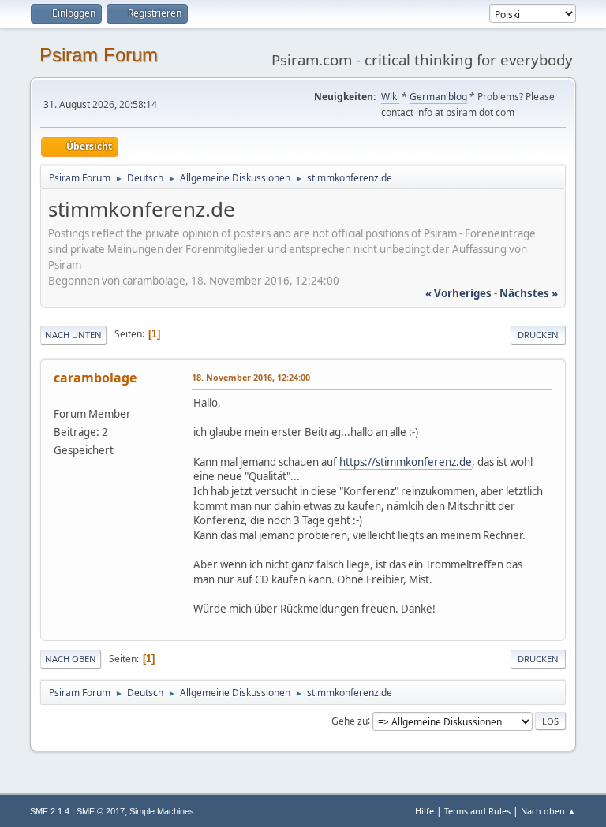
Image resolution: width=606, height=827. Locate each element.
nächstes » (528, 293)
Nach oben (70, 659)
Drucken (538, 335)
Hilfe (424, 811)
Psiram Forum (98, 54)
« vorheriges (458, 293)
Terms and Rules (477, 811)
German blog (438, 96)
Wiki (390, 96)
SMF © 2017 (101, 811)
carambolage (95, 377)
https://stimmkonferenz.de (405, 462)
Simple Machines (161, 811)
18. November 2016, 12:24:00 (251, 377)
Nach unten (73, 335)
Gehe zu (349, 720)
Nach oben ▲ (548, 811)
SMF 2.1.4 (49, 811)
